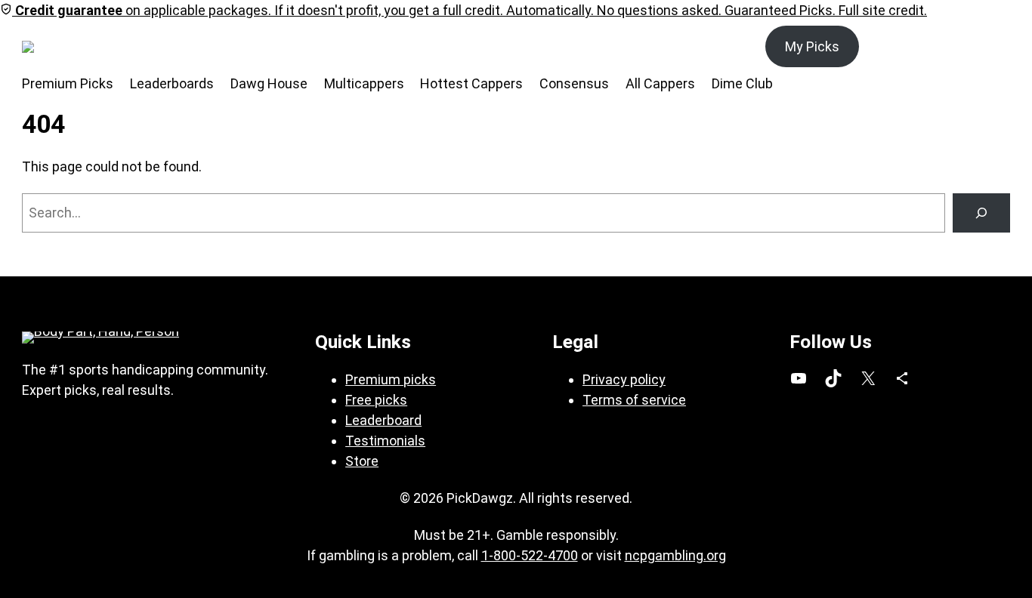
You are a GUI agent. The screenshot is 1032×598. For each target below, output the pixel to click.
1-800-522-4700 (529, 555)
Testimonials (385, 440)
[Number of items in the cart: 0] (993, 46)
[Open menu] (108, 47)
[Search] (981, 213)
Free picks (376, 400)
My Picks (812, 46)
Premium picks (390, 379)
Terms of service (634, 400)
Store (362, 461)
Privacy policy (624, 379)
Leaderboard (383, 420)
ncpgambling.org (675, 555)
